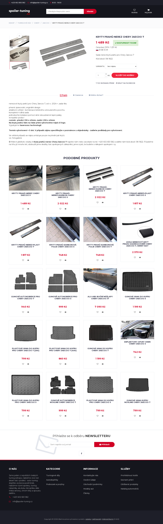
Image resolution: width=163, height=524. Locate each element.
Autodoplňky (52, 480)
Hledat (90, 11)
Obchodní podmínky (92, 484)
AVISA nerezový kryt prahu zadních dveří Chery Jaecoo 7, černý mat (137, 244)
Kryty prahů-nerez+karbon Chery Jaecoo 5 (63, 195)
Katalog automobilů (130, 489)
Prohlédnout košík (129, 475)
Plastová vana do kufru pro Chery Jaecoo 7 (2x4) (25, 349)
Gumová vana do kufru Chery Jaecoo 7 (100, 349)
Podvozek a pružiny (55, 484)
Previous (19, 35)
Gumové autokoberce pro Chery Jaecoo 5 (63, 297)
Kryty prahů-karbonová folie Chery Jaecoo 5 (62, 246)
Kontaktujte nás (90, 475)
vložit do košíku (125, 75)
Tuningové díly (24, 23)
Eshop (12, 23)
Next (19, 69)
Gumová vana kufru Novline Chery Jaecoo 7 (137, 401)
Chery (36, 23)
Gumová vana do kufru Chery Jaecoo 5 (137, 297)
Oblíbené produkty (129, 484)
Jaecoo (46, 23)
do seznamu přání (105, 83)
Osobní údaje (89, 480)
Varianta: (100, 66)
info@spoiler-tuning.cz (39, 3)
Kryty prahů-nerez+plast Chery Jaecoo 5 (137, 194)
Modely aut (88, 489)
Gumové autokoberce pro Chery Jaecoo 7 (25, 297)
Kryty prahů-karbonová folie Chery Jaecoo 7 (100, 246)
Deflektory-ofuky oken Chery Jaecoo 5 (137, 343)
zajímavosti (96, 519)
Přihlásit (105, 444)
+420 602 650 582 (18, 3)
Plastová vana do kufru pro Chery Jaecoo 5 (25, 401)
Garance (79, 95)
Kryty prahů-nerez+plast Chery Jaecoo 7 (25, 246)
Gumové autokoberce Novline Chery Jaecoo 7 (63, 401)
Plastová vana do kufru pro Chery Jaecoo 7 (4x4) (63, 349)
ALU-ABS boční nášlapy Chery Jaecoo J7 (100, 297)
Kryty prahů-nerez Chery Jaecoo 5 (25, 194)
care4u (88, 519)
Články (86, 493)
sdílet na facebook (126, 83)
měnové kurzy (107, 519)
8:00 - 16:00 (56, 3)
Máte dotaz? (96, 95)
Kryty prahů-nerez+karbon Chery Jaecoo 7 (100, 189)
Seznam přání (127, 480)
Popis (64, 95)
